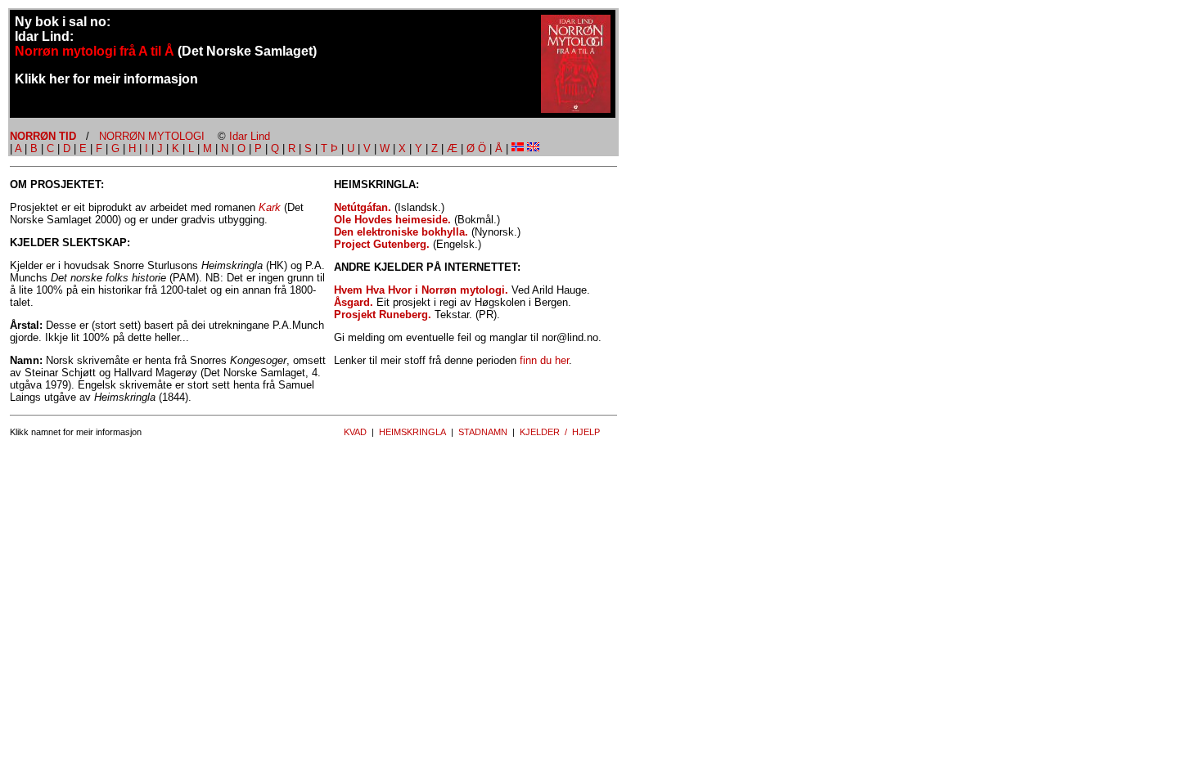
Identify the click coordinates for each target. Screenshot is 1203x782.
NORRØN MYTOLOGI (152, 136)
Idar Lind (249, 136)
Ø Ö (476, 148)
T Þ (329, 148)
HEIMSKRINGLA (412, 432)
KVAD (355, 432)
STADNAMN (482, 432)
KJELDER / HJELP (560, 432)
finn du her (544, 360)
